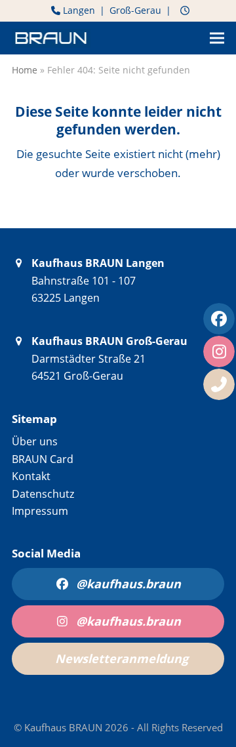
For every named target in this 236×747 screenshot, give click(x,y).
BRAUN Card (42, 459)
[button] (217, 38)
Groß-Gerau (135, 10)
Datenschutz (43, 494)
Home (24, 70)
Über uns (35, 441)
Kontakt (31, 476)
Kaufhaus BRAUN (64, 727)
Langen (77, 10)
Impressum (40, 511)
